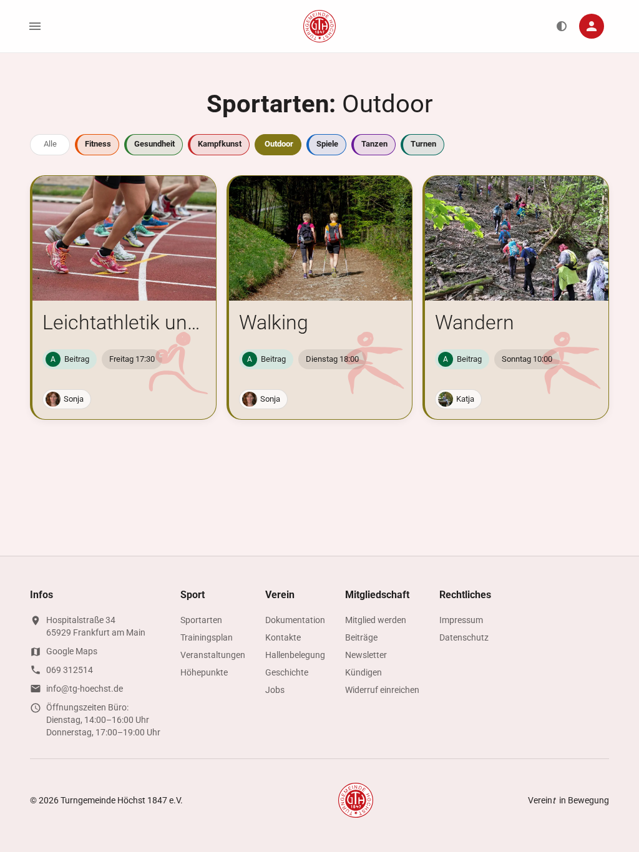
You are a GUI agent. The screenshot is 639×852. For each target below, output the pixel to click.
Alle (50, 143)
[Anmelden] (591, 26)
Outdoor (279, 143)
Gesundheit (154, 143)
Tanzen (374, 143)
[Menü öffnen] (34, 26)
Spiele (327, 143)
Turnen (423, 143)
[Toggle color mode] (562, 26)
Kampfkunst (219, 143)
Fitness (98, 143)
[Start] (319, 26)
